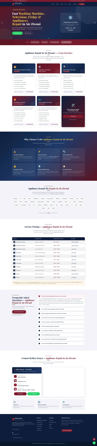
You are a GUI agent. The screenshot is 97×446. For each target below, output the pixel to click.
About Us (45, 39)
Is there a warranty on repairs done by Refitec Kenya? (51, 319)
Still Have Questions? (19, 309)
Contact (69, 4)
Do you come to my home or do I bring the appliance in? (52, 315)
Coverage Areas (31, 29)
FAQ (65, 4)
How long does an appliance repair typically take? (50, 327)
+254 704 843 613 (67, 39)
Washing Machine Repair (42, 417)
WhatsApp (34, 391)
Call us (48, 210)
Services (52, 4)
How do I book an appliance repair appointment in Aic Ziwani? (53, 340)
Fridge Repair (39, 419)
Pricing (62, 4)
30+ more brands (65, 422)
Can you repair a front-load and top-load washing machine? (53, 336)
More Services (36, 39)
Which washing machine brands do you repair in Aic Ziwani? (52, 310)
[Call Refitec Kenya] (94, 439)
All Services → (40, 427)
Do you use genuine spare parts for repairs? (49, 332)
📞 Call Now (81, 4)
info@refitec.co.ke (22, 378)
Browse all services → (73, 116)
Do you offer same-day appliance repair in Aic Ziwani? (51, 306)
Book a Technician (19, 29)
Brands (57, 4)
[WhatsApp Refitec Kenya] (94, 442)
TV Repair (39, 425)
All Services (75, 4)
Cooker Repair (40, 421)
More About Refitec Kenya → (17, 312)
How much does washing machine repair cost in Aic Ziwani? (52, 293)
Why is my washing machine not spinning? (49, 323)
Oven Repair (39, 423)
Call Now (74, 113)
